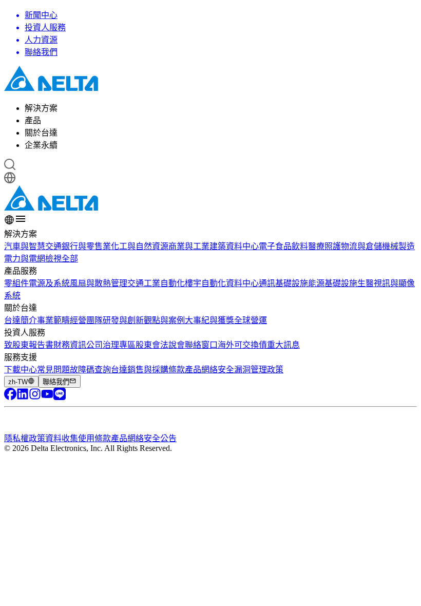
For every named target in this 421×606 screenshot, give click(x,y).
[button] (210, 165)
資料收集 (61, 438)
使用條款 (94, 438)
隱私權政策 (24, 438)
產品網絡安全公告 (144, 438)
